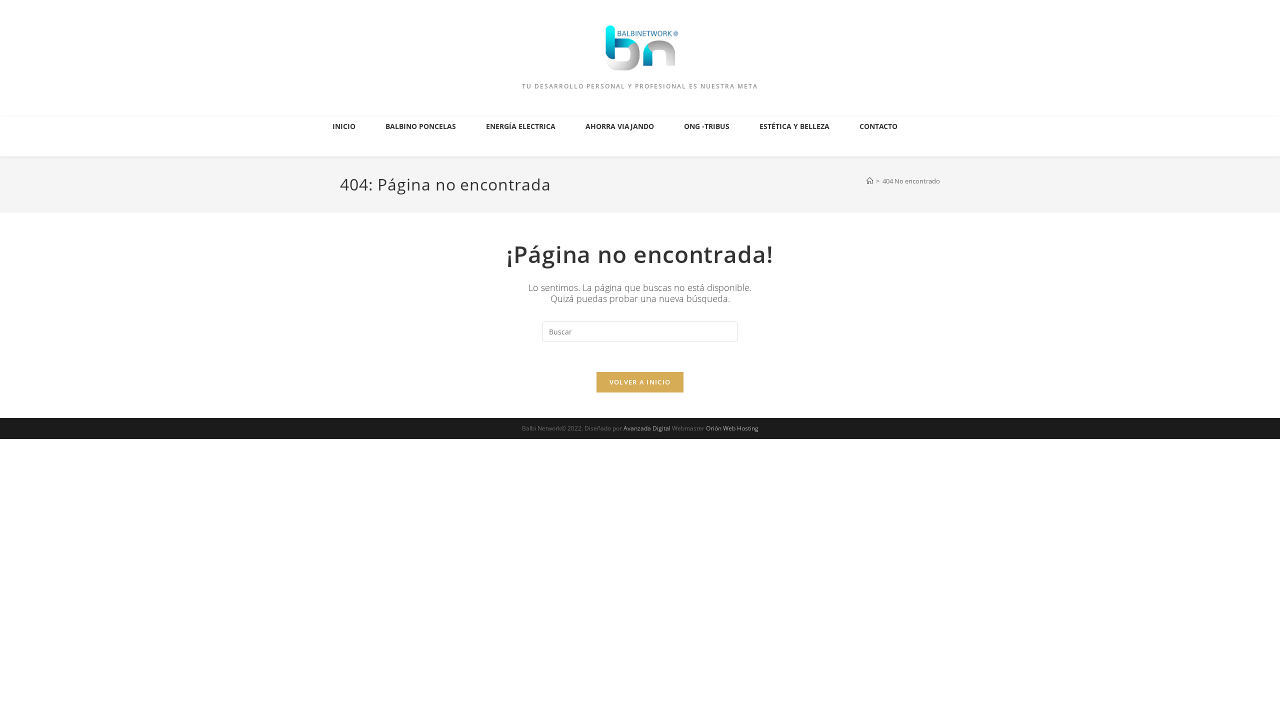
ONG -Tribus (707, 126)
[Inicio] (869, 181)
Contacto (879, 126)
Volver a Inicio (640, 382)
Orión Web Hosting (732, 428)
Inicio (344, 126)
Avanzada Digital (647, 428)
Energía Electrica (521, 126)
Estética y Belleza (795, 126)
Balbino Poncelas (421, 126)
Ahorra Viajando (620, 126)
